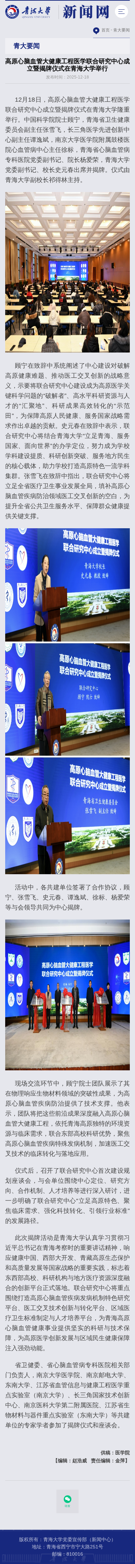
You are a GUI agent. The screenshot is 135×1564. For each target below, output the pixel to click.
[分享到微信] (67, 1499)
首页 (105, 30)
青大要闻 (121, 30)
